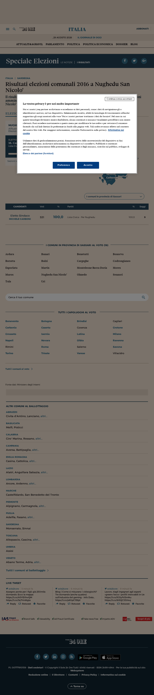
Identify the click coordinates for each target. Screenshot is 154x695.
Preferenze (64, 165)
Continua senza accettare (119, 99)
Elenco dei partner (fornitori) (38, 153)
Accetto (88, 165)
